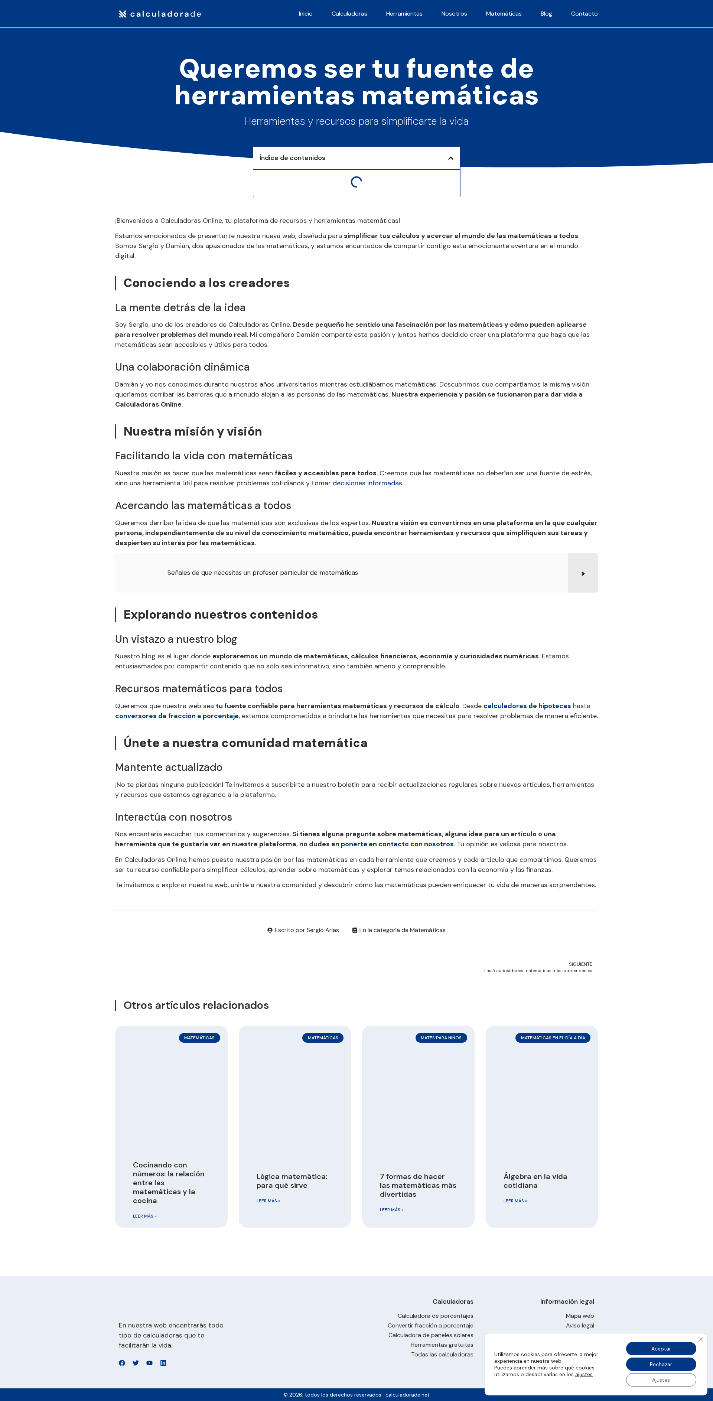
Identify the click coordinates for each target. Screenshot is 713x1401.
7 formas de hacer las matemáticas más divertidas (418, 1185)
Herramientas (404, 13)
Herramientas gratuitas (442, 1345)
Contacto (584, 13)
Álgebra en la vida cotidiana (535, 1181)
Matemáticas (504, 13)
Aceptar (661, 1348)
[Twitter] (136, 1363)
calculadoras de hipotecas (527, 705)
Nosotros (454, 13)
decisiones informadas (367, 483)
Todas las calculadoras (442, 1354)
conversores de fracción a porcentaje (177, 715)
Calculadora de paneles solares (430, 1335)
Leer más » (145, 1216)
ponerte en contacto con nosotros (397, 844)
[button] (451, 158)
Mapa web (580, 1316)
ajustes (584, 1374)
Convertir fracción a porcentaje (430, 1325)
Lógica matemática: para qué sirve (292, 1181)
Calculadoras (349, 13)
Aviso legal (580, 1325)
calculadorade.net (407, 1394)
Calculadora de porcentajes (435, 1316)
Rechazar (661, 1364)
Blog (546, 13)
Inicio (306, 13)
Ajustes (661, 1379)
